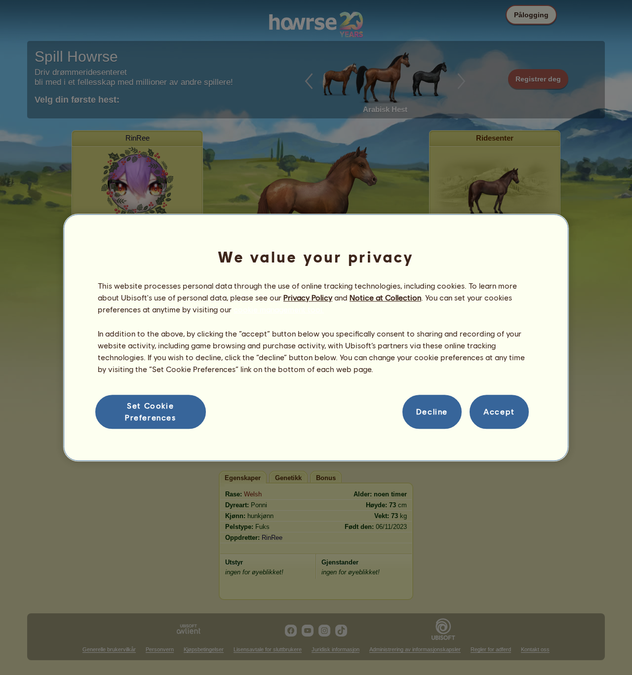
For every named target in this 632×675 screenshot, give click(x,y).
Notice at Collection (385, 297)
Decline (432, 411)
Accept (499, 411)
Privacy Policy (307, 297)
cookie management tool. (279, 309)
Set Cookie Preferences (150, 411)
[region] (316, 337)
